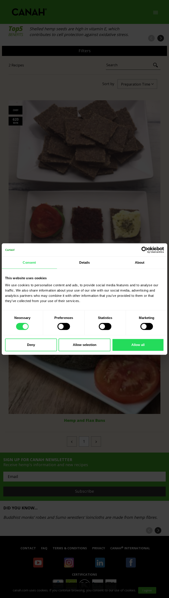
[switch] (63, 326)
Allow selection (84, 345)
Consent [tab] (29, 262)
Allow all (138, 345)
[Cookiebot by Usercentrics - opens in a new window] (144, 250)
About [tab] (140, 262)
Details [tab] (84, 262)
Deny (31, 345)
